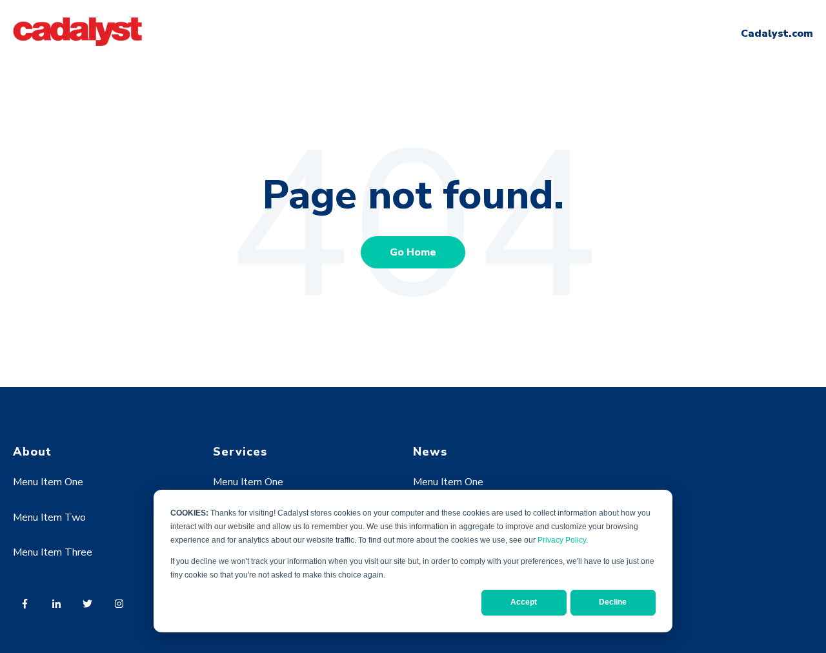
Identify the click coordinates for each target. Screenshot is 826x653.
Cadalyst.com (777, 33)
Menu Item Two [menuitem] (49, 517)
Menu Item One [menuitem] (48, 482)
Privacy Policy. (563, 540)
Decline (613, 602)
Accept (523, 602)
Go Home (413, 252)
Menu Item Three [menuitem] (52, 552)
